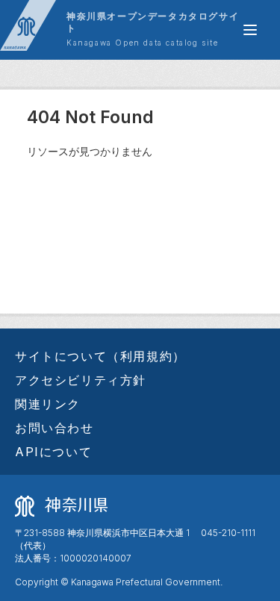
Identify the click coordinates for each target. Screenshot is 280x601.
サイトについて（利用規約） (100, 356)
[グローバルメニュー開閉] (250, 30)
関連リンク (48, 403)
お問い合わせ (54, 427)
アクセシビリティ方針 (80, 380)
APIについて (53, 451)
